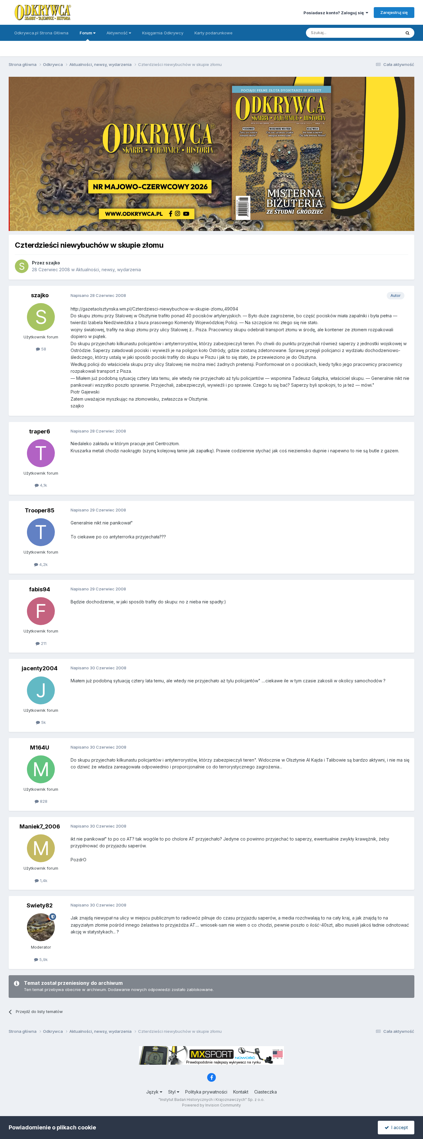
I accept (398, 1127)
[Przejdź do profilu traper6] (41, 453)
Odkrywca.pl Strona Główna (41, 32)
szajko (53, 262)
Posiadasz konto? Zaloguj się (334, 12)
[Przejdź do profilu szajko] (21, 266)
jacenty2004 (40, 668)
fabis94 (39, 589)
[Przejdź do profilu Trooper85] (41, 532)
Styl (172, 1091)
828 (43, 801)
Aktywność (118, 32)
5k (43, 722)
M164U (39, 747)
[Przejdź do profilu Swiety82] (41, 927)
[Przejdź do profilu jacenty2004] (41, 690)
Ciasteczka (265, 1091)
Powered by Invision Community (211, 1105)
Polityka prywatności (206, 1091)
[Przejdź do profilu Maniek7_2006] (41, 848)
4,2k (43, 564)
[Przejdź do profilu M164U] (41, 769)
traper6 (39, 431)
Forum (86, 32)
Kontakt (240, 1091)
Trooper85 (40, 510)
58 (43, 348)
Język (153, 1091)
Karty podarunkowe (213, 32)
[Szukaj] (407, 33)
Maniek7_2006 (40, 826)
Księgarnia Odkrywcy (162, 32)
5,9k (43, 959)
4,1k (43, 485)
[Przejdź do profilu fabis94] (41, 611)
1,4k (43, 880)
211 (43, 643)
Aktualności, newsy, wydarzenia (108, 269)
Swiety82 (40, 905)
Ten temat (383, 32)
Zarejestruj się (394, 12)
